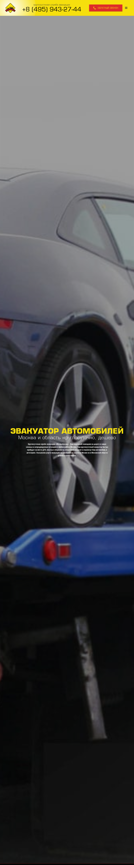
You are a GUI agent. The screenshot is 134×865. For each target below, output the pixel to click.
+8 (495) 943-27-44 (51, 9)
